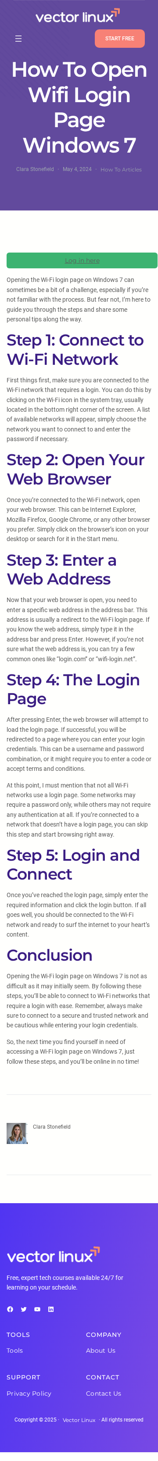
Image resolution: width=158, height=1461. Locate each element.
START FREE (119, 39)
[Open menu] (18, 38)
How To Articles (121, 169)
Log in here (82, 260)
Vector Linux (79, 1420)
